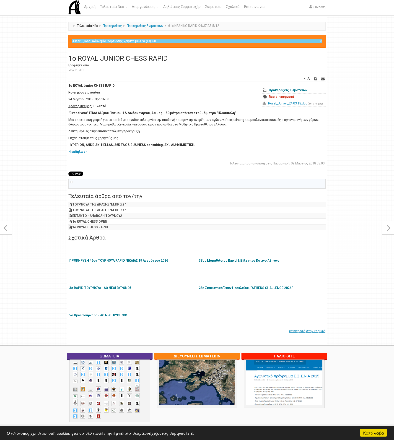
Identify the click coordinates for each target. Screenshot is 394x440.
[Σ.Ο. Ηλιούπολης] (90, 403)
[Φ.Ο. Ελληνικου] (98, 416)
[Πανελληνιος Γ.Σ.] (82, 396)
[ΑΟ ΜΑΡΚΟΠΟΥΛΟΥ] (90, 380)
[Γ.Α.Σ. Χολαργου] (113, 380)
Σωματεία (213, 7)
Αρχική (90, 7)
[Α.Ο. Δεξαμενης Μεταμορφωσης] (75, 368)
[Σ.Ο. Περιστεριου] (75, 410)
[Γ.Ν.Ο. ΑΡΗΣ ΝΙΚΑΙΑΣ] (121, 380)
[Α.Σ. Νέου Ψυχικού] (113, 374)
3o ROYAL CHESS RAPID (90, 227)
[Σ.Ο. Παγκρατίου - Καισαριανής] (129, 403)
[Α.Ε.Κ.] (106, 362)
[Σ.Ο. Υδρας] (98, 410)
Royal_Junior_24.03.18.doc (287, 103)
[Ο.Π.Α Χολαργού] (121, 389)
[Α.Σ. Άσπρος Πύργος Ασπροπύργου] (106, 374)
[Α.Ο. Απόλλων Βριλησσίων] (137, 362)
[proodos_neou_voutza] (82, 362)
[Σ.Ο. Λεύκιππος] (113, 403)
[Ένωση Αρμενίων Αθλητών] (98, 389)
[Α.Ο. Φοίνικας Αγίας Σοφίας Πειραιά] (75, 374)
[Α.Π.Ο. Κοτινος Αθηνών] (90, 374)
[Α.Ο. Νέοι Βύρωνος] (106, 368)
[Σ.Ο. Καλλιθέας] (106, 403)
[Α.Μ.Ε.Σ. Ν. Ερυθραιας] (121, 362)
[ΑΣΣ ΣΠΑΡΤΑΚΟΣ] (106, 380)
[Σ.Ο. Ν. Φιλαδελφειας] (121, 403)
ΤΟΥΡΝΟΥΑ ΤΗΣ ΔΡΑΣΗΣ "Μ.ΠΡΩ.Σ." (99, 204)
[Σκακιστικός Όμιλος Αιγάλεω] (82, 416)
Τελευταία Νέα (112, 7)
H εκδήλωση (77, 152)
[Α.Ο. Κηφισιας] (90, 368)
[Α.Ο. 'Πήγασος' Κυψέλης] (129, 362)
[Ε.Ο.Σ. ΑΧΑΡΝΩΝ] (82, 389)
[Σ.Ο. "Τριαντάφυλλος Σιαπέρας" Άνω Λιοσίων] (137, 395)
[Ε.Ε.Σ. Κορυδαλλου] (137, 380)
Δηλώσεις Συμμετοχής (182, 7)
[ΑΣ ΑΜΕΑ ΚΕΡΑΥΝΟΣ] (98, 380)
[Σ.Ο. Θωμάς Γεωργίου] (98, 403)
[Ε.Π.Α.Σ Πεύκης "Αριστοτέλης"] (90, 390)
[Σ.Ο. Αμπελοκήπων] (82, 403)
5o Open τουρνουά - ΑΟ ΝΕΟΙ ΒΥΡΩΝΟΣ (98, 315)
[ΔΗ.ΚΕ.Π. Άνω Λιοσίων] (129, 380)
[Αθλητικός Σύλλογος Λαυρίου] (82, 380)
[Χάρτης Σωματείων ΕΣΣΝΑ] (208, 388)
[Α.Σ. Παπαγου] (121, 374)
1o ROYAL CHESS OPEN (89, 221)
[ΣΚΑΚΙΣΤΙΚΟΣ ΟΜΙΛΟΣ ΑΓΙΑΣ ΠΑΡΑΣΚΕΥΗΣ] (75, 416)
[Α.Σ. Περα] (129, 374)
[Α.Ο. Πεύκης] (129, 368)
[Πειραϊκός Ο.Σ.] (98, 395)
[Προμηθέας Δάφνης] (106, 395)
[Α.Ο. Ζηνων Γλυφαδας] (82, 368)
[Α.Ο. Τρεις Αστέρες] (137, 368)
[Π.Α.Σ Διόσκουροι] (129, 389)
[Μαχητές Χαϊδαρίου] (113, 389)
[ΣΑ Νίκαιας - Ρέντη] (113, 410)
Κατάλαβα (373, 433)
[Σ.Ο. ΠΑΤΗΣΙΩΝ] (137, 403)
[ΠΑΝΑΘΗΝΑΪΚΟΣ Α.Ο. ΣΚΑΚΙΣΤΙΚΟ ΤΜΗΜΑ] (75, 396)
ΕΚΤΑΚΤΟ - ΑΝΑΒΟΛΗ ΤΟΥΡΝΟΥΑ (97, 216)
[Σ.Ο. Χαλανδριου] (106, 410)
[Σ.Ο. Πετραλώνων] (82, 410)
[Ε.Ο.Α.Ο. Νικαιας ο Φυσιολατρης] (75, 389)
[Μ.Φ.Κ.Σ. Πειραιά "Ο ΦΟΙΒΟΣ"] (106, 389)
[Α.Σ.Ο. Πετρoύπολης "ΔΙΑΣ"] (75, 381)
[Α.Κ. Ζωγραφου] (113, 362)
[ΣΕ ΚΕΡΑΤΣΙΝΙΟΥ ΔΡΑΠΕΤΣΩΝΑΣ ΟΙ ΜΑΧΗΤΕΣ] (121, 410)
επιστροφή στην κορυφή (307, 331)
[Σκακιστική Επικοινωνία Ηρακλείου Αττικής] (129, 410)
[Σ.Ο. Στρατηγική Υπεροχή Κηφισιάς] (90, 410)
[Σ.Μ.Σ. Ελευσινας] (129, 395)
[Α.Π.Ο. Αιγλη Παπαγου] (82, 374)
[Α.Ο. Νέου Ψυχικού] (113, 368)
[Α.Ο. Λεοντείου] (98, 369)
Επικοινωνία (254, 7)
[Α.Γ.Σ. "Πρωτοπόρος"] (90, 363)
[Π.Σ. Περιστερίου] (137, 388)
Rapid (273, 97)
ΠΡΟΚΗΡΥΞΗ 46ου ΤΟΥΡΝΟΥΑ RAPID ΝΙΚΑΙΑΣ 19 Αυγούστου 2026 (118, 260)
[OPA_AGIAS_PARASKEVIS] (75, 363)
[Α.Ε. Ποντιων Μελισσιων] (98, 362)
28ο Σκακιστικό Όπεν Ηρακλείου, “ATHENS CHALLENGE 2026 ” (246, 288)
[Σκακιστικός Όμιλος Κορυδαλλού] (90, 416)
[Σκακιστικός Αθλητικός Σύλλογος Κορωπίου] (137, 410)
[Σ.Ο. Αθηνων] (75, 402)
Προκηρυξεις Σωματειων (145, 26)
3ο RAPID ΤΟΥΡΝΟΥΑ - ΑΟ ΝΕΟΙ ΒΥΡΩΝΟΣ (100, 288)
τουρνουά (286, 97)
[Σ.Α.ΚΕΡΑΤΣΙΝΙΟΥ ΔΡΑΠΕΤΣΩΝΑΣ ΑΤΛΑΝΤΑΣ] (121, 395)
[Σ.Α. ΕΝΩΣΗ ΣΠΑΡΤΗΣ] (113, 395)
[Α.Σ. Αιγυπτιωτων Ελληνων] (98, 374)
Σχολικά (232, 7)
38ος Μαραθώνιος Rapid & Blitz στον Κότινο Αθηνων (239, 260)
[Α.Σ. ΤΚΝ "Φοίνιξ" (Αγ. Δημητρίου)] (137, 374)
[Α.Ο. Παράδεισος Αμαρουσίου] (121, 368)
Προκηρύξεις (112, 26)
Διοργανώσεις (144, 7)
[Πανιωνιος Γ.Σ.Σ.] (90, 395)
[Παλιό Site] (314, 394)
